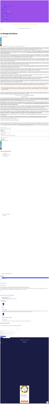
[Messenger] (24, 42)
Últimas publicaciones (4, 278)
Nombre (2, 132)
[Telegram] (24, 41)
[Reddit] (24, 44)
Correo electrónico (2, 333)
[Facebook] (24, 37)
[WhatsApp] (24, 39)
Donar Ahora (2, 130)
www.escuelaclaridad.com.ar (38, 122)
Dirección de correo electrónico (4, 135)
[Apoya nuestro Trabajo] (24, 96)
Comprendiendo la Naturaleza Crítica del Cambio (7, 298)
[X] (24, 45)
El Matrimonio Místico (4, 297)
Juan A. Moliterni (3, 285)
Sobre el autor (3, 277)
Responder (6, 309)
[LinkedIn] (24, 40)
